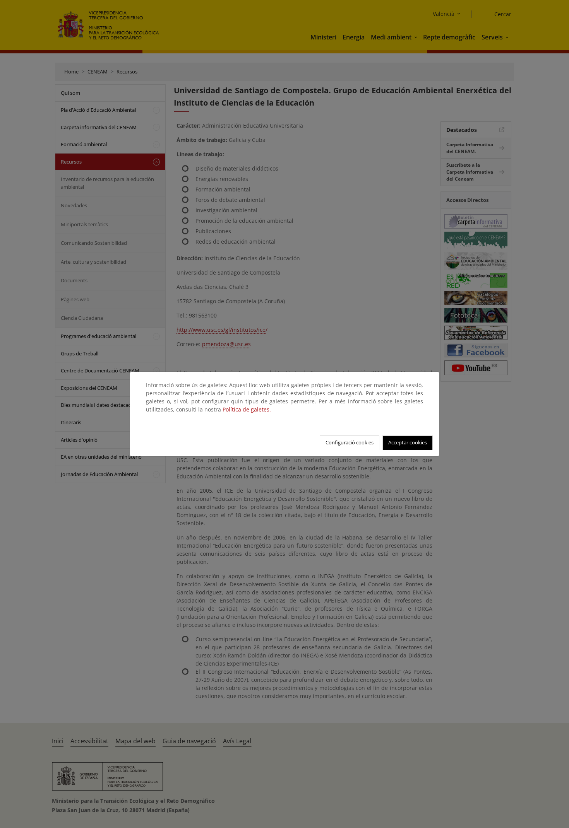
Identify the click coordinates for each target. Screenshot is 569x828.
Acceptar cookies (407, 442)
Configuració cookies (350, 442)
